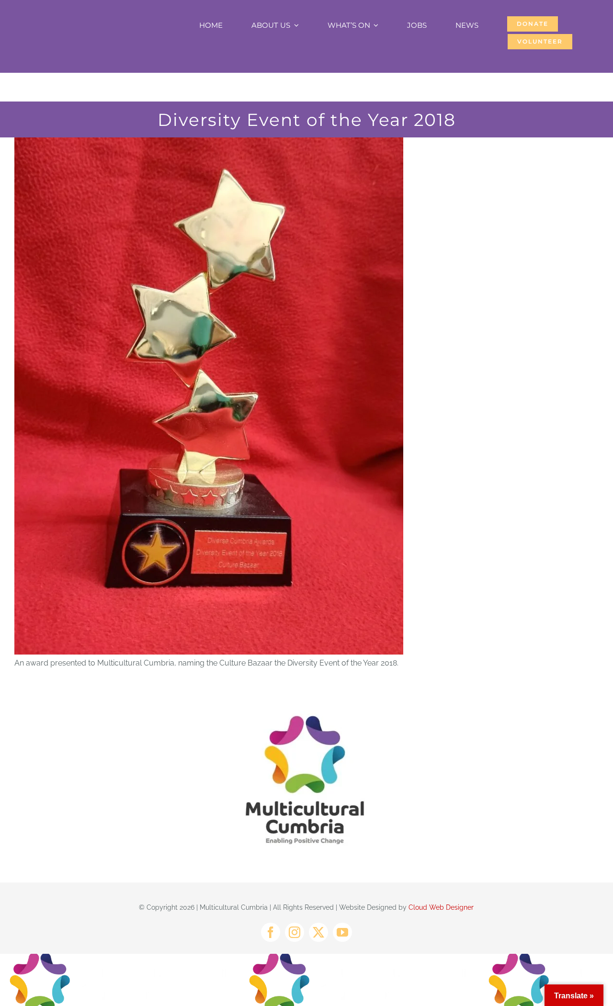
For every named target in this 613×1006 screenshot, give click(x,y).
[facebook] (270, 932)
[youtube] (342, 932)
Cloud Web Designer (441, 907)
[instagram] (294, 932)
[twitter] (318, 932)
